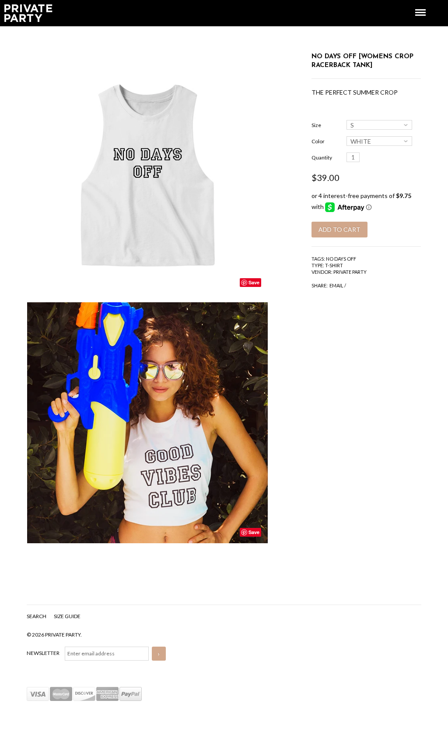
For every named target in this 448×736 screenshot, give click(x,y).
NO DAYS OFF (341, 259)
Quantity (322, 157)
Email (336, 285)
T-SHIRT (334, 265)
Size (316, 125)
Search (37, 616)
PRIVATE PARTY (350, 272)
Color (318, 141)
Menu (414, 4)
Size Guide (67, 616)
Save (253, 282)
